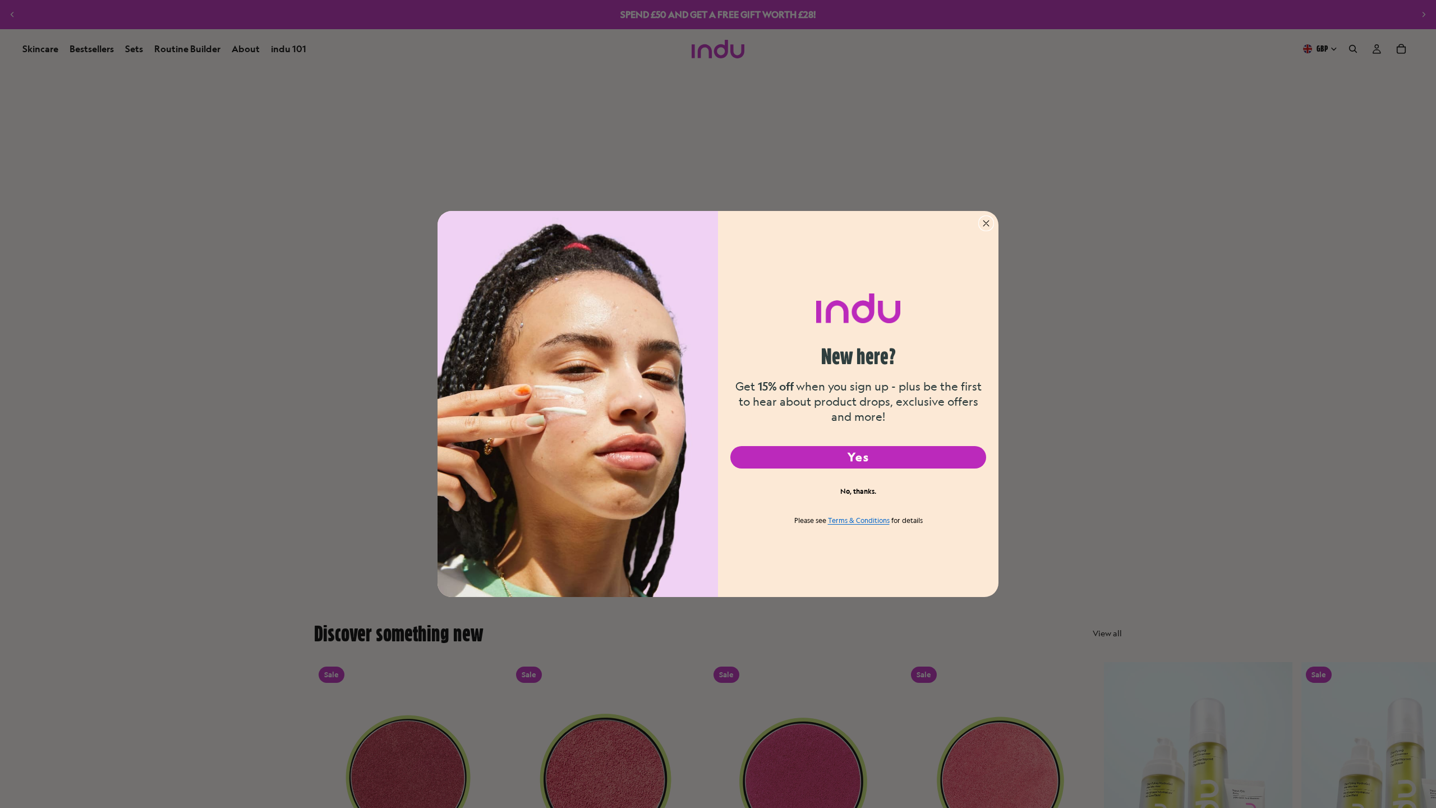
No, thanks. (858, 491)
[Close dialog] (986, 223)
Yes (858, 457)
